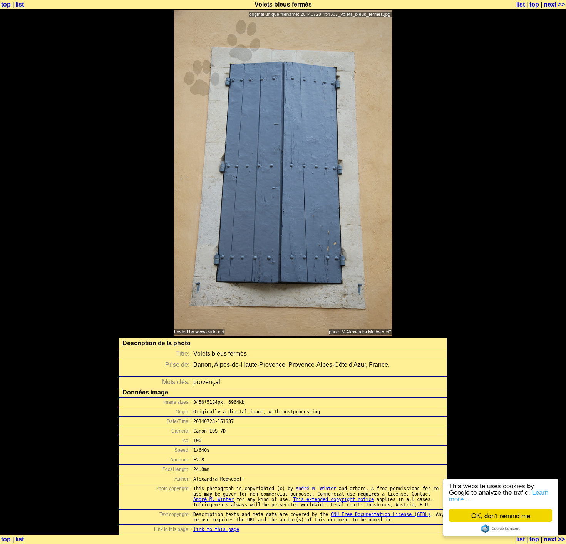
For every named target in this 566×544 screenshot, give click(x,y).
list (19, 4)
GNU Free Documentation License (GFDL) (380, 514)
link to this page (216, 529)
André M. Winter (316, 488)
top (6, 4)
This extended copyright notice (333, 499)
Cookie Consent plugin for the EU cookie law (500, 528)
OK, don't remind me (500, 515)
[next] (283, 334)
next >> (554, 4)
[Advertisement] (535, 190)
